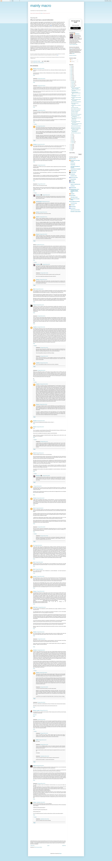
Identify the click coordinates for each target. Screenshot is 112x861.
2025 (71, 67)
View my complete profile (73, 44)
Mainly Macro (38, 264)
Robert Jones (35, 607)
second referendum (41, 62)
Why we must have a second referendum (75, 95)
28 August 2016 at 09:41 (43, 672)
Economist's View (74, 175)
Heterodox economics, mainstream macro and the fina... (75, 93)
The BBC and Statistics (74, 111)
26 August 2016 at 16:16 (41, 370)
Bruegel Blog (73, 164)
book (71, 48)
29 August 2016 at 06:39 (44, 384)
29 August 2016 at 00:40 (40, 765)
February (72, 141)
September (73, 85)
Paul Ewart (35, 144)
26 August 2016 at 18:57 (41, 420)
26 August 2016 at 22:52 (43, 279)
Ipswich (34, 765)
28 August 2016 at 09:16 (41, 126)
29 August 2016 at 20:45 (43, 404)
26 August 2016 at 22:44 (43, 212)
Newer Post (32, 845)
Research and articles (72, 55)
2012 (71, 148)
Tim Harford (73, 204)
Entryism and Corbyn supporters (76, 114)
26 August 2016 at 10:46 (41, 165)
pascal (34, 508)
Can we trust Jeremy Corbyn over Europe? (75, 122)
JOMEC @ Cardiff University (75, 184)
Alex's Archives (73, 158)
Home (48, 845)
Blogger (60, 853)
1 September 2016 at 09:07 (40, 802)
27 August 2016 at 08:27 (39, 562)
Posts (72, 59)
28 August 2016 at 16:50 (41, 719)
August (72, 86)
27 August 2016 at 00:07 (39, 508)
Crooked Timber (73, 172)
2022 (71, 71)
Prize (41, 13)
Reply (34, 75)
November (73, 82)
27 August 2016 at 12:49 (40, 591)
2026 (71, 66)
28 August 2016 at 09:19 (43, 234)
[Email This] (44, 61)
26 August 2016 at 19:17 (40, 426)
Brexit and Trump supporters (75, 110)
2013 (71, 147)
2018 (71, 77)
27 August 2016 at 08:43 (39, 569)
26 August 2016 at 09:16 (41, 85)
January (72, 142)
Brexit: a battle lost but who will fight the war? (76, 118)
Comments (72, 61)
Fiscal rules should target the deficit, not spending (75, 88)
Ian (36, 126)
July (72, 134)
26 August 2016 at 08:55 (40, 68)
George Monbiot (73, 179)
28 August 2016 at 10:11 (44, 441)
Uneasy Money (73, 206)
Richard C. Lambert (36, 710)
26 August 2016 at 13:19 (39, 289)
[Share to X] (46, 61)
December (73, 81)
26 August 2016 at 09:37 (41, 144)
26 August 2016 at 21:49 (37, 486)
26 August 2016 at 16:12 (46, 201)
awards (73, 53)
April (72, 138)
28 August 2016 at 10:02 (44, 356)
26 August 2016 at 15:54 (46, 264)
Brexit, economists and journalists (74, 103)
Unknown (37, 212)
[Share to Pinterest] (48, 61)
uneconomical (73, 208)
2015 (71, 144)
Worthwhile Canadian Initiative (76, 211)
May (72, 137)
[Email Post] (42, 61)
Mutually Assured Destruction (75, 127)
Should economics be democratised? (74, 131)
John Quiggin (73, 182)
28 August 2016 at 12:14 (44, 710)
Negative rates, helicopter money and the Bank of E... (76, 124)
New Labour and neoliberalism (76, 101)
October (72, 83)
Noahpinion (72, 193)
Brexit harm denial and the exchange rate (75, 116)
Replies (35, 124)
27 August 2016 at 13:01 (42, 607)
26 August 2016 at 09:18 (41, 110)
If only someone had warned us (76, 125)
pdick (34, 562)
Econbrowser (73, 174)
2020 (71, 74)
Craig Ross (38, 362)
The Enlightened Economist (75, 201)
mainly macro (40, 6)
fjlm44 (34, 289)
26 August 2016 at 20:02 (44, 347)
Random (34, 426)
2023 (71, 70)
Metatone (34, 68)
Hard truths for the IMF (74, 107)
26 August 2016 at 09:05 (41, 78)
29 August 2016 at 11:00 (44, 733)
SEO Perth (34, 714)
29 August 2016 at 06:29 (44, 362)
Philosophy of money (74, 197)
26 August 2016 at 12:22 (40, 244)
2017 (71, 78)
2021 (71, 73)
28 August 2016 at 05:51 (41, 702)
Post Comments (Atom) (38, 847)
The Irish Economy (74, 203)
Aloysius (34, 802)
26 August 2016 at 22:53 (40, 498)
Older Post (64, 845)
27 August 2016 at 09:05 (40, 576)
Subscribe (75, 28)
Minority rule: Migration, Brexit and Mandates (76, 100)
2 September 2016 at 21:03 (44, 756)
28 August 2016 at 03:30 (44, 535)
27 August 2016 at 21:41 (43, 216)
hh (33, 545)
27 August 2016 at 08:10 (38, 545)
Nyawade (34, 576)
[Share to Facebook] (47, 61)
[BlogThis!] (45, 61)
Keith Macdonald (38, 201)
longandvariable (73, 187)
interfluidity (72, 180)
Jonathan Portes (35, 62)
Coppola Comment (74, 170)
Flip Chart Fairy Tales (74, 177)
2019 (71, 75)
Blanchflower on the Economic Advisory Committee (76, 129)
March (72, 140)
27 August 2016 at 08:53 (46, 475)
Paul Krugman (73, 195)
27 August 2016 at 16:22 (41, 650)
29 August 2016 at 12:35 (44, 744)
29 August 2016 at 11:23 (41, 783)
